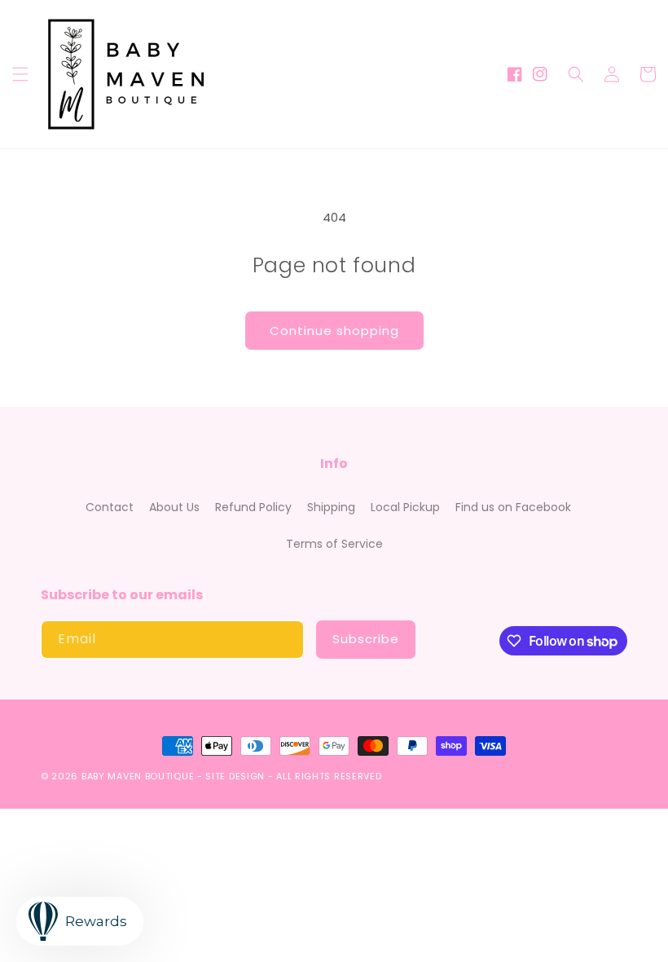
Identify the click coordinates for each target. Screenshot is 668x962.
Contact (110, 507)
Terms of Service (334, 544)
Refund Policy (253, 507)
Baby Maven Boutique (137, 776)
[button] (20, 74)
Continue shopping (334, 330)
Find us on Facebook (513, 507)
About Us (174, 507)
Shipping (331, 507)
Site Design (235, 776)
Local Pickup (405, 507)
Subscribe (365, 638)
